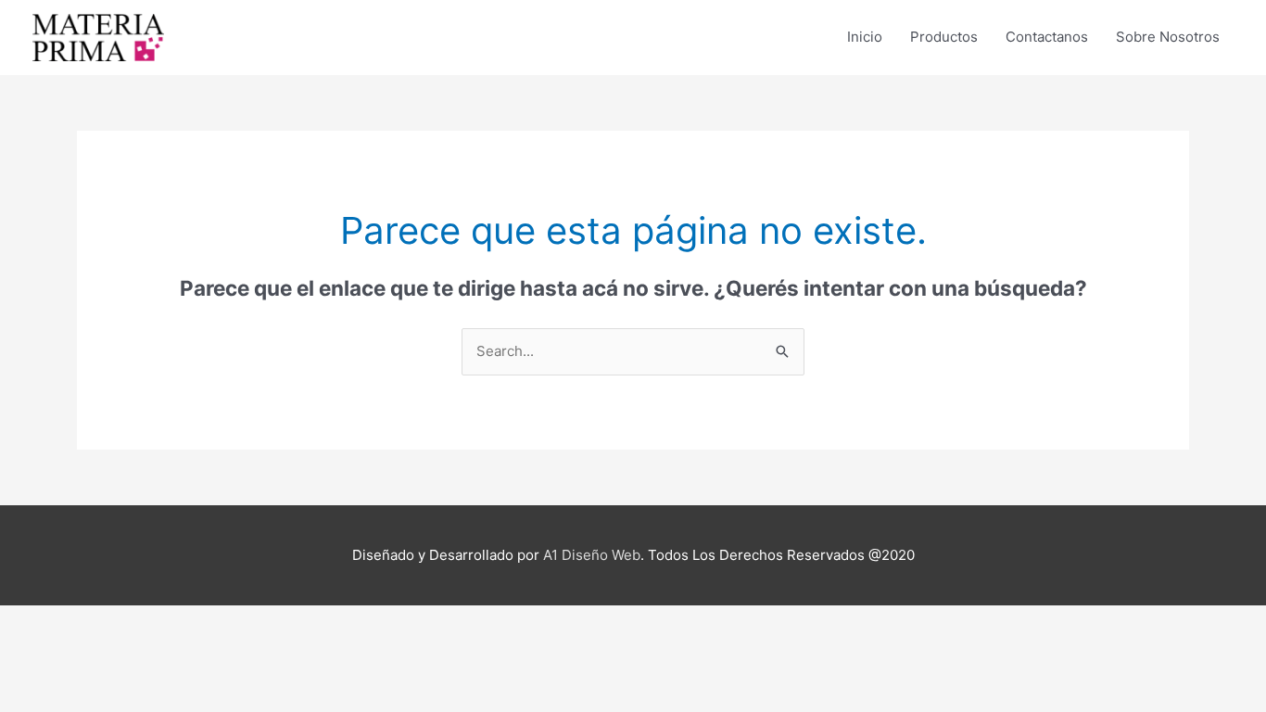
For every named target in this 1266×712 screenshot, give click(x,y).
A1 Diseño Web (591, 555)
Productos (944, 36)
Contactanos (1047, 36)
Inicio (864, 36)
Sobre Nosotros (1168, 36)
